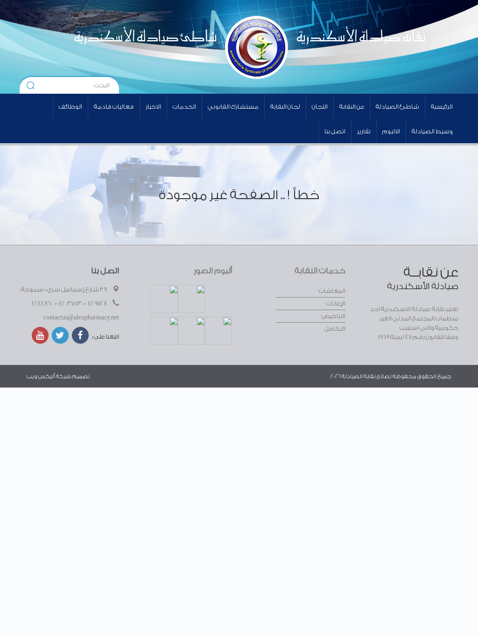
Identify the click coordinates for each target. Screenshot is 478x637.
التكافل (334, 328)
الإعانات (335, 303)
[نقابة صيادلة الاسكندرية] (319, 46)
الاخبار (153, 106)
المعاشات (332, 290)
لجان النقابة (285, 106)
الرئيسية (442, 106)
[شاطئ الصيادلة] (140, 46)
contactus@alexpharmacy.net (81, 317)
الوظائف (70, 106)
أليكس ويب (41, 376)
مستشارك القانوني (233, 106)
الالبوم (391, 131)
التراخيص (333, 315)
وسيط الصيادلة (432, 131)
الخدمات (184, 106)
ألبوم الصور (213, 270)
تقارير (364, 131)
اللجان (320, 106)
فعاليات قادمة (114, 106)
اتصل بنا (334, 131)
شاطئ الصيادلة (397, 106)
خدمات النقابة (320, 270)
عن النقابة (351, 106)
